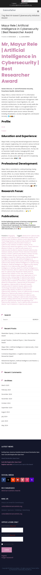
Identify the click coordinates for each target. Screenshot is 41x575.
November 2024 (6, 399)
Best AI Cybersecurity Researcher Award (14, 272)
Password (8, 535)
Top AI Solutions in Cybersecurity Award (19, 304)
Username (8, 526)
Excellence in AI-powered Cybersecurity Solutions (16, 290)
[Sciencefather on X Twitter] (8, 480)
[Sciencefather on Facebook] (3, 480)
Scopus (3, 131)
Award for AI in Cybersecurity (10, 266)
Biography (11, 236)
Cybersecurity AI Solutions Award (12, 286)
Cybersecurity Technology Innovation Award (16, 287)
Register (4, 556)
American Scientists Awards (10, 491)
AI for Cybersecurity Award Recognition (16, 245)
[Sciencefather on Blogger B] (13, 480)
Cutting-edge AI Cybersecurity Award (22, 277)
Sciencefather (9, 10)
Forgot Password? (7, 557)
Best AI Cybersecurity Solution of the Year (17, 272)
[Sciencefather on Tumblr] (32, 480)
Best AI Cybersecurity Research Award (26, 270)
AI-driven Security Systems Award (17, 255)
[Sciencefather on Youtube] (18, 480)
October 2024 (5, 403)
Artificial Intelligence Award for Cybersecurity (17, 256)
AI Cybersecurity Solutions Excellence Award (16, 243)
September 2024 (6, 408)
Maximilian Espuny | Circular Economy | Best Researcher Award (19, 334)
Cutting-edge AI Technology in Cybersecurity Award (17, 279)
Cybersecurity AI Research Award (20, 284)
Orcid (3, 127)
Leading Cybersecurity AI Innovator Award (19, 299)
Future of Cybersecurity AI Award (28, 291)
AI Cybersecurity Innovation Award (17, 243)
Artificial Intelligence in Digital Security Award (23, 264)
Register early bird (6, 464)
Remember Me (8, 544)
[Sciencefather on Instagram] (27, 480)
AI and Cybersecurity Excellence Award (19, 238)
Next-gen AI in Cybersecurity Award (19, 299)
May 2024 (4, 425)
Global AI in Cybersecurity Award (11, 293)
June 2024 (4, 421)
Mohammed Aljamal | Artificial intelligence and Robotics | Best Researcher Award (20, 362)
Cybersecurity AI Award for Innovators (13, 281)
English (26, 1)
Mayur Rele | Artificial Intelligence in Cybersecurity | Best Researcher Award (20, 29)
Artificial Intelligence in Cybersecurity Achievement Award (17, 260)
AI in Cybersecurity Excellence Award (16, 249)
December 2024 (6, 394)
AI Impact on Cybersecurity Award (17, 248)
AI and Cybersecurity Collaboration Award (19, 237)
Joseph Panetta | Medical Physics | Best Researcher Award (18, 341)
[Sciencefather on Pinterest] (22, 480)
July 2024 (4, 416)
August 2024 (5, 412)
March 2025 (5, 385)
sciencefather (25, 37)
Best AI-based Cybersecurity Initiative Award (17, 274)
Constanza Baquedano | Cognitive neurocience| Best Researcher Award (18, 355)
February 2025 (6, 390)
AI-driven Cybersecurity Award (16, 253)
